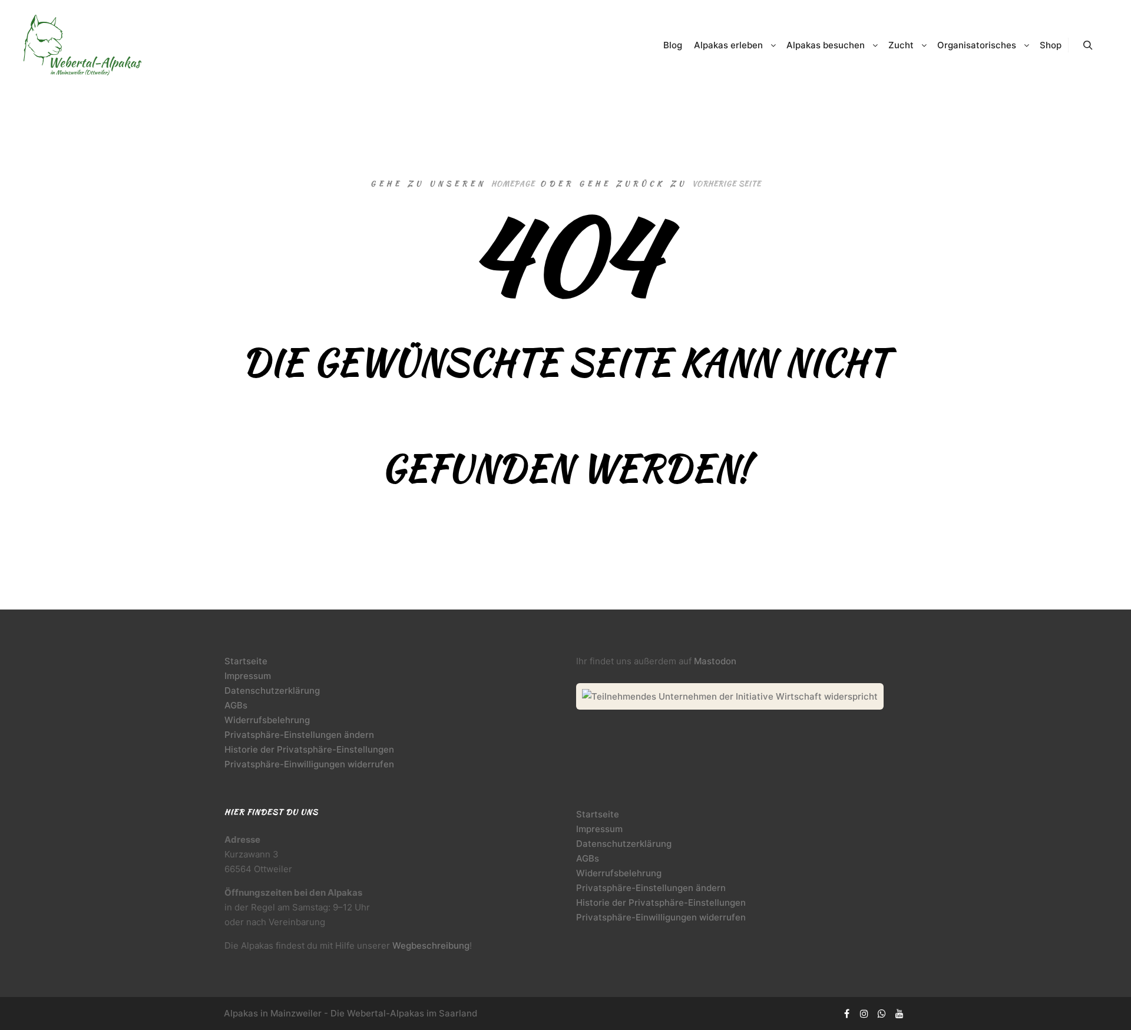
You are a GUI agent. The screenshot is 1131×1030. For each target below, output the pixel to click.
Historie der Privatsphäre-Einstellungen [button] (309, 749)
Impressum (247, 675)
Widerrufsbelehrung (267, 720)
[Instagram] (864, 1013)
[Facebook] (846, 1013)
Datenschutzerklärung (272, 690)
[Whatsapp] (881, 1013)
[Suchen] (1088, 45)
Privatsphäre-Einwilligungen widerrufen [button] (309, 764)
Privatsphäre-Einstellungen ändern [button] (299, 734)
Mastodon (715, 661)
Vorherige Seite (726, 183)
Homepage (513, 183)
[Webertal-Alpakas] (82, 45)
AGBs (235, 705)
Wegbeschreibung (430, 945)
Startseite (245, 661)
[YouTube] (899, 1013)
